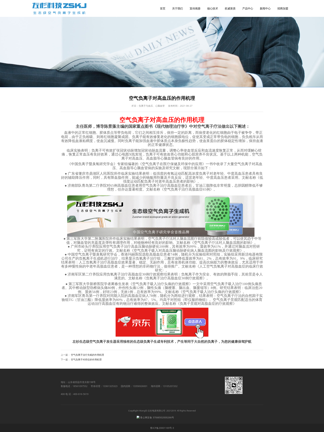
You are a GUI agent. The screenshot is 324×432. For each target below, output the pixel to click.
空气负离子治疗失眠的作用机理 (87, 354)
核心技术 (212, 8)
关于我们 (177, 8)
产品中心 (247, 8)
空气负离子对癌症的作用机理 (86, 359)
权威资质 (230, 8)
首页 (162, 8)
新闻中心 (265, 8)
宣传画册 (195, 8)
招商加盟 (282, 8)
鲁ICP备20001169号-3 (162, 427)
